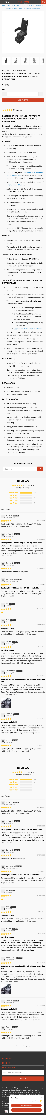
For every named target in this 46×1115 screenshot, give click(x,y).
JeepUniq (10, 1088)
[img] (6, 520)
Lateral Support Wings (15, 185)
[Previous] (4, 32)
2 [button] (20, 759)
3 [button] (23, 759)
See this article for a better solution (28, 328)
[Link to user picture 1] (6, 702)
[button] (7, 110)
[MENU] (1, 2)
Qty (3, 89)
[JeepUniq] (23, 2)
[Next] (42, 32)
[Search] (40, 469)
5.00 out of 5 (28, 485)
